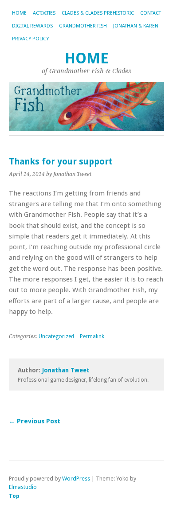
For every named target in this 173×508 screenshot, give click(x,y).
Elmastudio (23, 487)
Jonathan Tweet (66, 370)
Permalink (92, 336)
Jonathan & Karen (135, 26)
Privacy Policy (30, 39)
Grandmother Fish (83, 26)
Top (14, 495)
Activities (44, 13)
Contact (150, 13)
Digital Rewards (32, 26)
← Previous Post (34, 421)
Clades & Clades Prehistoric (98, 13)
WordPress (76, 478)
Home (19, 13)
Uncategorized (56, 336)
